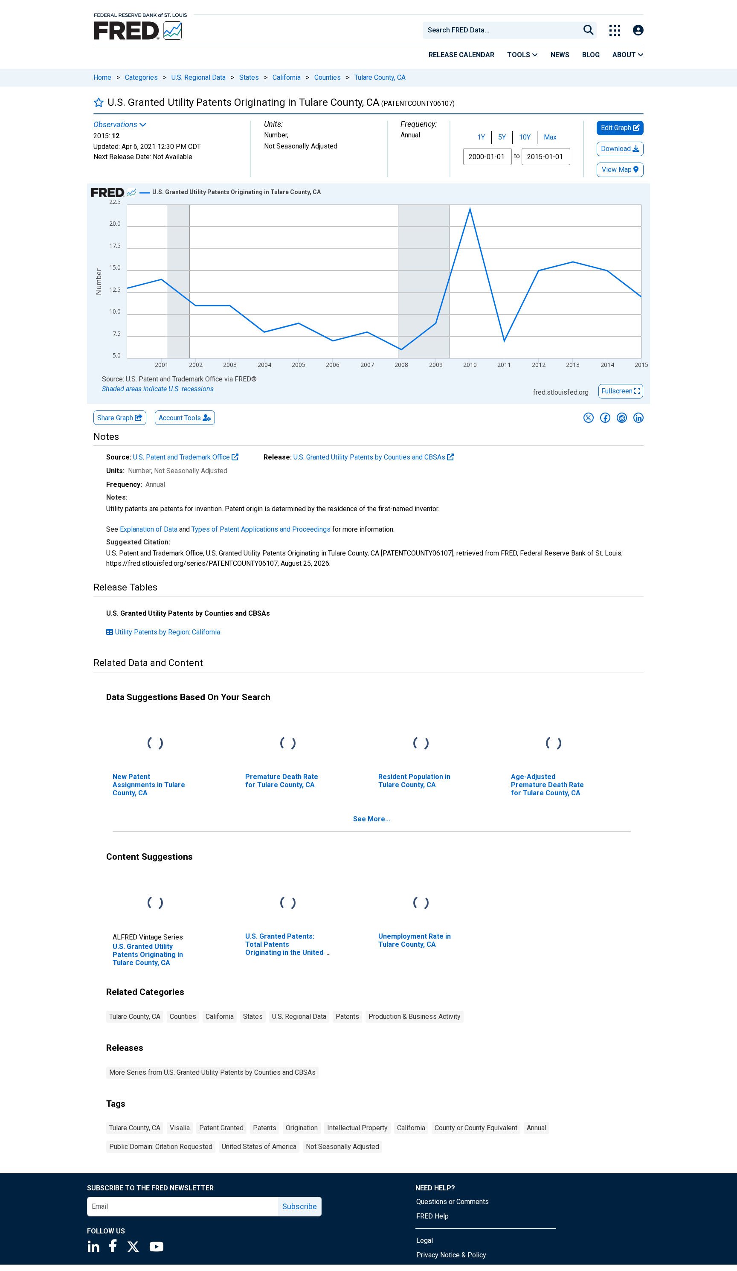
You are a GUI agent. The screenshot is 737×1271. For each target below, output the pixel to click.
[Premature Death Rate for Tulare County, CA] (288, 743)
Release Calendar (461, 55)
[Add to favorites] (98, 102)
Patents (347, 1016)
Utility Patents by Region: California (167, 632)
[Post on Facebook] (605, 418)
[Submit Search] (588, 30)
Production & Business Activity (414, 1016)
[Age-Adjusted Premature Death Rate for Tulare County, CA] (553, 743)
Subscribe (299, 1206)
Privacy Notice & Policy (451, 1255)
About (625, 55)
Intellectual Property (357, 1128)
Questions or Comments (452, 1202)
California (287, 77)
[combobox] (501, 30)
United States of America (259, 1147)
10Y (525, 137)
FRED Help (432, 1216)
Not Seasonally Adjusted (342, 1147)
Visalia (180, 1128)
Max (550, 137)
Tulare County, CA (380, 77)
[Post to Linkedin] (638, 418)
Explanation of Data (148, 529)
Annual (536, 1128)
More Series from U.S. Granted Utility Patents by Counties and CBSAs (212, 1072)
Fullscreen (617, 391)
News (560, 55)
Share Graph (116, 418)
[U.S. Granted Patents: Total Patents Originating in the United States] (288, 903)
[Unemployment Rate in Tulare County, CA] (421, 903)
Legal (424, 1240)
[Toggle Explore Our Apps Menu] (614, 30)
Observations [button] (116, 124)
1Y (481, 137)
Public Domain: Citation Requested (160, 1147)
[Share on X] (588, 418)
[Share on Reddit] (622, 418)
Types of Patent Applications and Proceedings (261, 529)
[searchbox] (503, 30)
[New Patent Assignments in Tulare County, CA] (155, 743)
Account (180, 418)
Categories (141, 77)
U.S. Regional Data (198, 77)
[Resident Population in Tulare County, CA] (421, 743)
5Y (502, 137)
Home (102, 77)
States (249, 77)
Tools (519, 55)
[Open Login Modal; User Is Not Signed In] (638, 30)
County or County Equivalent (476, 1128)
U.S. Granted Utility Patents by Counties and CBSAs (370, 457)
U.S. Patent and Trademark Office (182, 457)
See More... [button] (371, 819)
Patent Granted (221, 1128)
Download (617, 149)
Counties (327, 77)
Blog (591, 55)
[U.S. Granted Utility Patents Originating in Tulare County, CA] (155, 903)
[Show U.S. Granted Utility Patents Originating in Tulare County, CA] (236, 192)
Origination (302, 1128)
